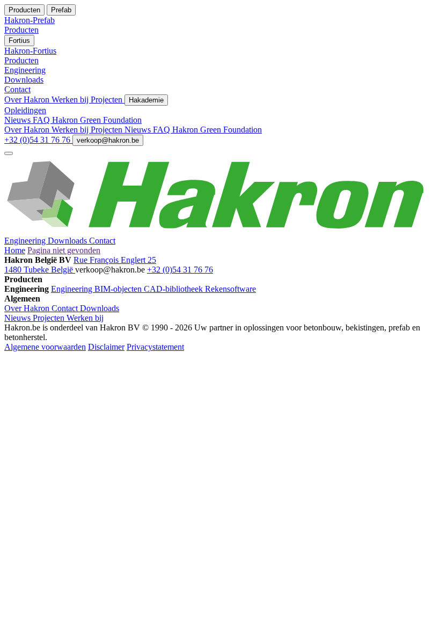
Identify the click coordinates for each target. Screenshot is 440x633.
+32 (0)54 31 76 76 (38, 139)
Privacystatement (155, 346)
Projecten (107, 99)
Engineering (26, 240)
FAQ (42, 119)
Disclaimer (106, 346)
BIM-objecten (119, 288)
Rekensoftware (230, 288)
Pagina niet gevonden (63, 250)
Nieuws (18, 119)
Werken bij (71, 99)
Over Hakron (28, 99)
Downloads (68, 240)
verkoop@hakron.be (108, 140)
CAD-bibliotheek (174, 288)
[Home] (220, 230)
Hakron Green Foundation (97, 119)
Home (14, 250)
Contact (102, 240)
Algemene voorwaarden (45, 346)
